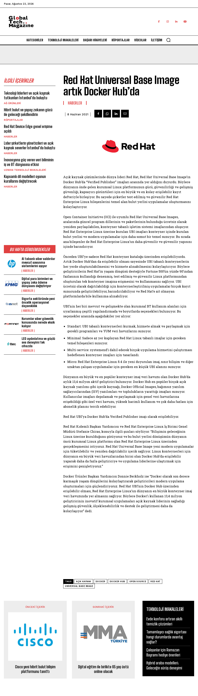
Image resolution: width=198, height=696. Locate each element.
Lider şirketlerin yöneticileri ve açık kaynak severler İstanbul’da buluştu (29, 145)
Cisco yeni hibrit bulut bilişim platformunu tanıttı (35, 669)
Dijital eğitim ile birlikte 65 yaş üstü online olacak (103, 669)
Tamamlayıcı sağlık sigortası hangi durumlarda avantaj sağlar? (166, 637)
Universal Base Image (79, 586)
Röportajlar (13, 120)
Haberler (10, 136)
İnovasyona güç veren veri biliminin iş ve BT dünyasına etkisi (29, 162)
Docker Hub (117, 581)
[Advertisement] (123, 26)
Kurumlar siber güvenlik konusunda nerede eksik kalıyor (38, 322)
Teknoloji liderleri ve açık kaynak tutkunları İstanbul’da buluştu (27, 95)
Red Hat (155, 581)
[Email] (125, 113)
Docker (100, 581)
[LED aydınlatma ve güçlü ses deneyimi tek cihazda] (11, 344)
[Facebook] (158, 21)
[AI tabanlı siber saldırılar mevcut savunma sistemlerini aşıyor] (11, 264)
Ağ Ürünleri (12, 103)
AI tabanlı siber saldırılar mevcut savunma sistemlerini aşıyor (38, 262)
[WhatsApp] (107, 113)
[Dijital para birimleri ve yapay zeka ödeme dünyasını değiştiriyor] (11, 284)
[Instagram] (167, 21)
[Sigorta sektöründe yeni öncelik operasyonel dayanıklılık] (11, 304)
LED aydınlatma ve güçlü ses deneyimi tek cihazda (38, 342)
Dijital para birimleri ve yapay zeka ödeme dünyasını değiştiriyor (37, 282)
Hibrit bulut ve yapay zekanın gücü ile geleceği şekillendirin (28, 112)
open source (137, 581)
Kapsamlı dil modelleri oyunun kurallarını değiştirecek (25, 178)
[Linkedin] (176, 21)
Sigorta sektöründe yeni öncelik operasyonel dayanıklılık (38, 302)
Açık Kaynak (83, 581)
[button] (168, 40)
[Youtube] (185, 21)
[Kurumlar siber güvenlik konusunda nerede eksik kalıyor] (11, 324)
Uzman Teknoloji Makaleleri (25, 170)
